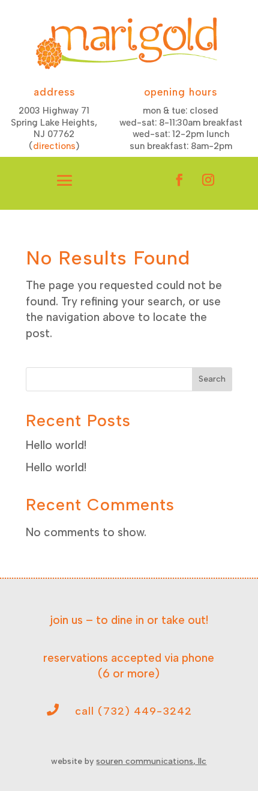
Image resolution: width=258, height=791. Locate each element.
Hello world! (56, 445)
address (54, 92)
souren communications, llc (151, 761)
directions (54, 146)
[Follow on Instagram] (208, 180)
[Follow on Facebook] (179, 180)
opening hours (180, 92)
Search (212, 379)
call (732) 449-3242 (133, 711)
